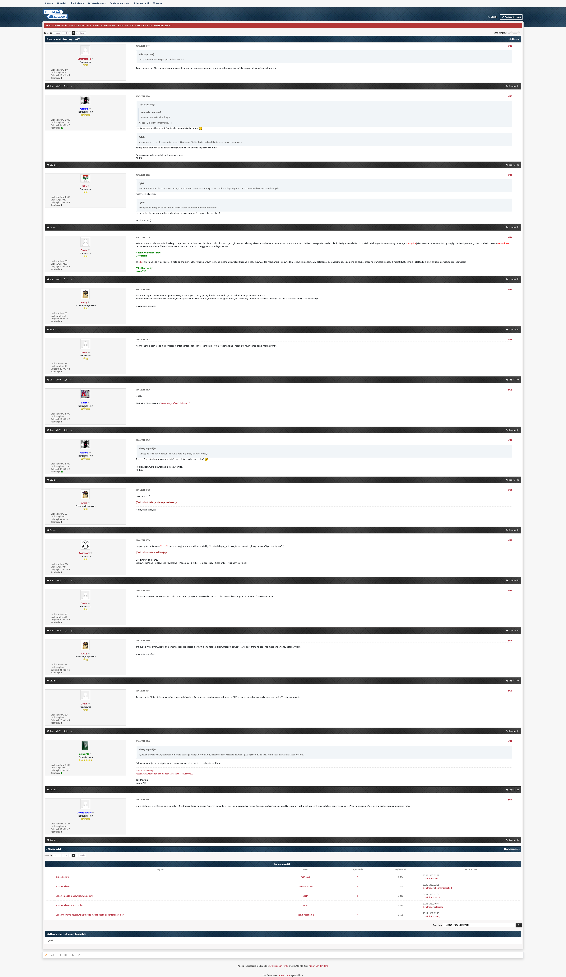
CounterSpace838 (443, 888)
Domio (84, 250)
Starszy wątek (54, 849)
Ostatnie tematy (98, 3)
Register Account (512, 17)
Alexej (84, 302)
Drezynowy (84, 553)
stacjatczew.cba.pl (145, 770)
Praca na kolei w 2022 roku (69, 905)
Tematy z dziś (142, 3)
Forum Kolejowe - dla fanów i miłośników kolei (69, 25)
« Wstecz (57, 33)
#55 (510, 540)
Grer (305, 905)
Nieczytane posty (120, 3)
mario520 (305, 877)
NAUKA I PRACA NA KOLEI (131, 25)
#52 (510, 390)
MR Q (437, 916)
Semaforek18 (84, 59)
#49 (510, 237)
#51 (510, 339)
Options (513, 39)
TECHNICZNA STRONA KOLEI (104, 25)
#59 (510, 741)
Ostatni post (428, 878)
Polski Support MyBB (278, 966)
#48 (510, 175)
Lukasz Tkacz (284, 975)
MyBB (292, 966)
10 (358, 905)
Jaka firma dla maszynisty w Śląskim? (74, 896)
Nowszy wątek (511, 849)
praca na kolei (63, 877)
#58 (510, 691)
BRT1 (305, 896)
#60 (510, 800)
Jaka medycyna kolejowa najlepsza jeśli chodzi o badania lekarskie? (90, 914)
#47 (510, 96)
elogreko (439, 907)
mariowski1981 (305, 886)
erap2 (437, 878)
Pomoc (159, 3)
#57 (510, 641)
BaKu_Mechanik (305, 914)
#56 (510, 590)
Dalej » (82, 33)
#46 (510, 46)
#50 (510, 289)
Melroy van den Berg (318, 966)
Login (493, 17)
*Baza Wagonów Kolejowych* (175, 403)
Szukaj (62, 3)
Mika (84, 186)
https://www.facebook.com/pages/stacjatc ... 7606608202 (164, 773)
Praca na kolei (63, 886)
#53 (510, 440)
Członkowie (78, 3)
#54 (510, 490)
